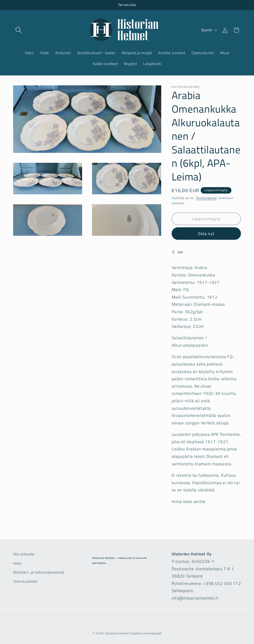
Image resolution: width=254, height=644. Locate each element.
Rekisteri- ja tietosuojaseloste (39, 572)
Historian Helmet (117, 633)
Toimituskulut (206, 198)
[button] (19, 30)
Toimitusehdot (25, 581)
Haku (17, 563)
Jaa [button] (180, 252)
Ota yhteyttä (24, 554)
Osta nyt (206, 234)
